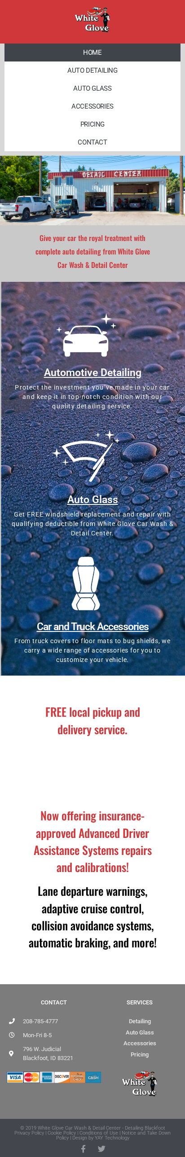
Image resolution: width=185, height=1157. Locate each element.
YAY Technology (112, 1138)
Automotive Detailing (92, 373)
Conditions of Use (98, 1133)
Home (92, 52)
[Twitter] (102, 1149)
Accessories (92, 106)
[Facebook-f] (83, 1149)
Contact (92, 142)
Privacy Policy (29, 1133)
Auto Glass (92, 88)
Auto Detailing (92, 70)
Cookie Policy (62, 1133)
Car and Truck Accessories (93, 627)
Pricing (92, 124)
